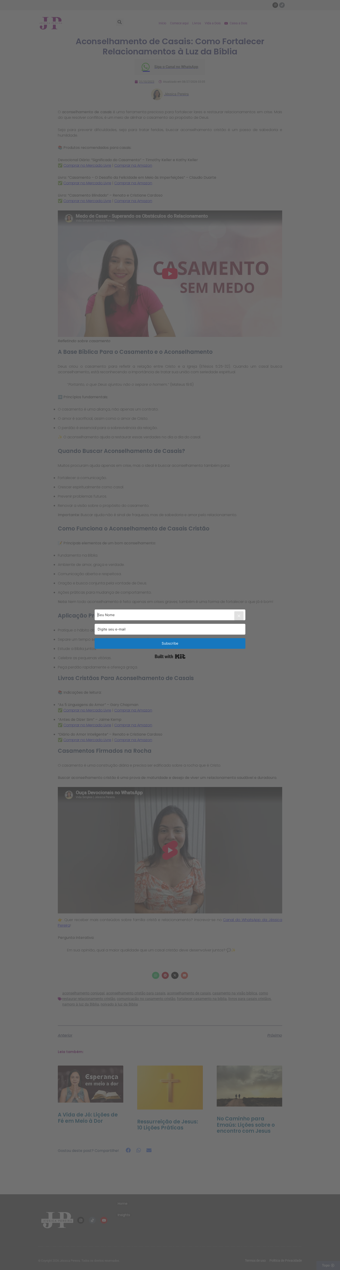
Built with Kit (170, 656)
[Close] (239, 616)
